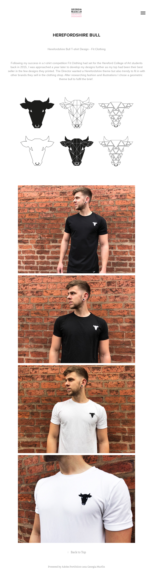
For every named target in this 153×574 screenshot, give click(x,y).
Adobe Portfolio (71, 566)
